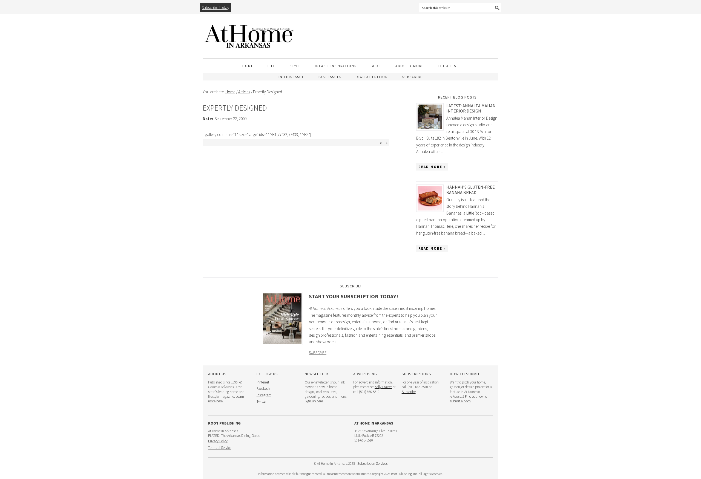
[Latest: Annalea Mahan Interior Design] (431, 117)
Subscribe (317, 352)
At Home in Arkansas (249, 34)
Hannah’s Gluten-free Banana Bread (470, 189)
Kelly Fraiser (383, 387)
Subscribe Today (215, 7)
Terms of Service (219, 447)
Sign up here (314, 401)
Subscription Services (372, 463)
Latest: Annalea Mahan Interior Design (471, 108)
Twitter (261, 401)
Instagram (264, 395)
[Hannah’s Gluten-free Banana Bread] (431, 198)
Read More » (432, 167)
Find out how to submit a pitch (468, 398)
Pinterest (263, 382)
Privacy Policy (218, 441)
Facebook (263, 388)
